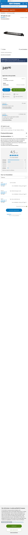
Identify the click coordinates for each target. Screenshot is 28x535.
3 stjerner (4, 163)
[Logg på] (23, 3)
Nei (24, 185)
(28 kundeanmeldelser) (5, 18)
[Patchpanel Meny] (6, 13)
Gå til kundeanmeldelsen (7, 107)
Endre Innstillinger (14, 532)
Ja (21, 185)
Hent (7, 89)
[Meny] (1, 3)
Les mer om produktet (6, 54)
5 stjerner (4, 159)
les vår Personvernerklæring (17, 522)
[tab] (4, 1)
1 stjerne (4, 167)
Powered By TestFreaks (21, 206)
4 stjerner (4, 161)
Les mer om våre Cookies (7, 522)
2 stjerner (4, 165)
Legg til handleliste (23, 49)
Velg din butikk (6, 84)
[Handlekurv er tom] (26, 3)
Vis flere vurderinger (14, 210)
